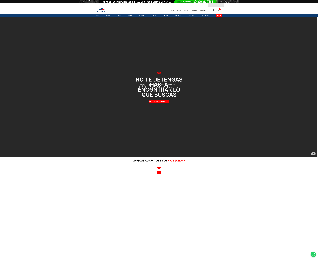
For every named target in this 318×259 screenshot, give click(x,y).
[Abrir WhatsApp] (313, 254)
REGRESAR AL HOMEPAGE (158, 102)
